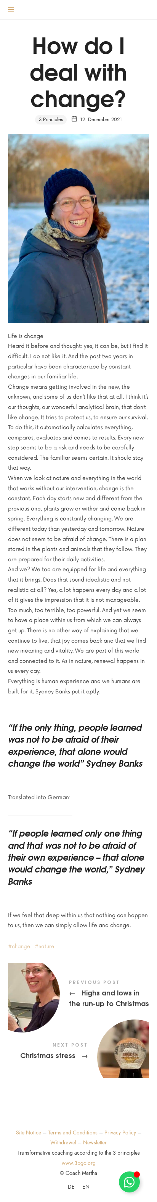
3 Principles (51, 119)
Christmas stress (78, 1052)
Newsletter (95, 1142)
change (21, 946)
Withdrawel (63, 1142)
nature (46, 946)
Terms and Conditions (73, 1132)
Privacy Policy (120, 1132)
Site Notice (28, 1132)
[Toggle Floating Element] (129, 1181)
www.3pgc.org (79, 1163)
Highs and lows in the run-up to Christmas (78, 994)
